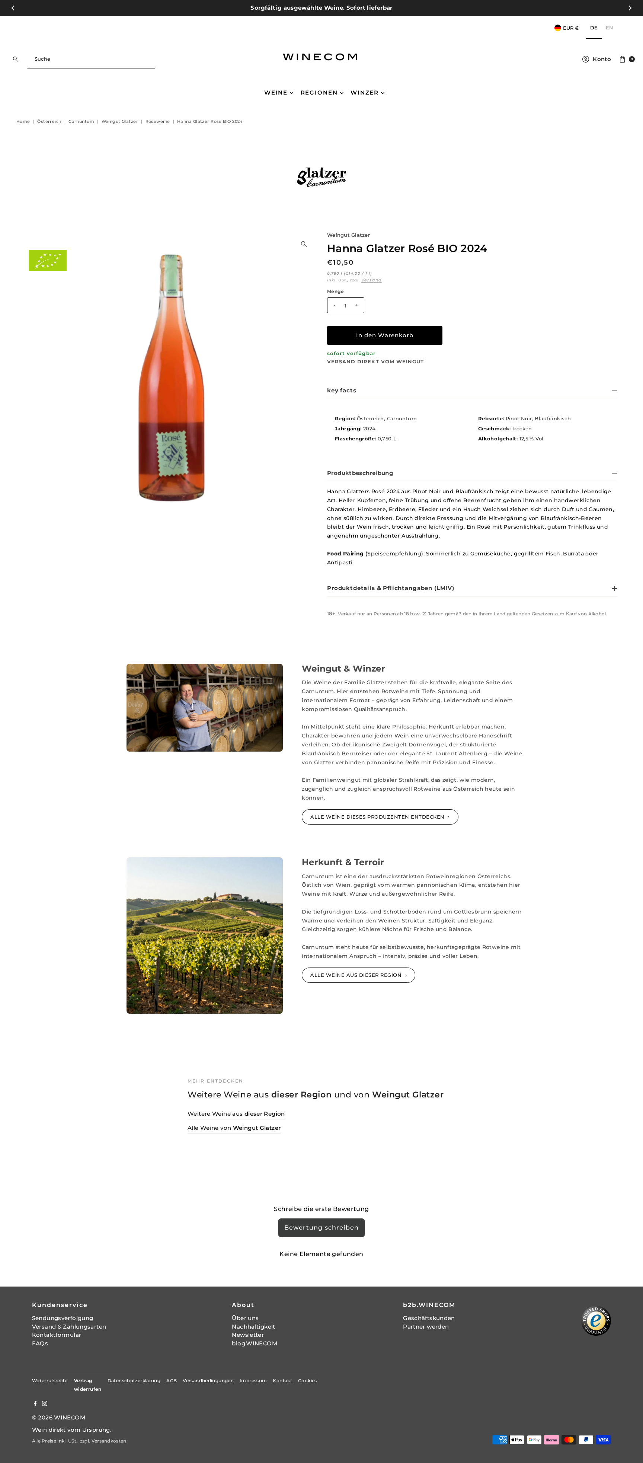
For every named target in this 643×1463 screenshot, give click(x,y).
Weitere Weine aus (236, 1113)
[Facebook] (35, 1404)
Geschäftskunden (429, 1318)
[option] (609, 28)
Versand (371, 280)
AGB (171, 1380)
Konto (602, 59)
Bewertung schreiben (321, 1227)
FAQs (40, 1343)
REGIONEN (319, 92)
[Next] (630, 8)
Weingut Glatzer (348, 235)
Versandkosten (109, 1441)
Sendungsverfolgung (62, 1318)
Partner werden (426, 1326)
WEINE (276, 92)
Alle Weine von (234, 1127)
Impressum (253, 1380)
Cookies (307, 1380)
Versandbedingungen (208, 1380)
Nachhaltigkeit (253, 1326)
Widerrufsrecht (50, 1380)
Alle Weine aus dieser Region (356, 975)
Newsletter (248, 1334)
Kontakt (282, 1380)
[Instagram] (44, 1404)
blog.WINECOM (254, 1343)
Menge (335, 291)
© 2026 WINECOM (58, 1417)
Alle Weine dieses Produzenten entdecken (378, 817)
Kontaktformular (56, 1334)
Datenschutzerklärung (134, 1380)
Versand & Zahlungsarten (69, 1326)
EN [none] (609, 28)
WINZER (365, 92)
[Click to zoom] (304, 244)
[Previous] (13, 8)
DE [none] (594, 28)
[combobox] (91, 59)
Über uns (245, 1318)
